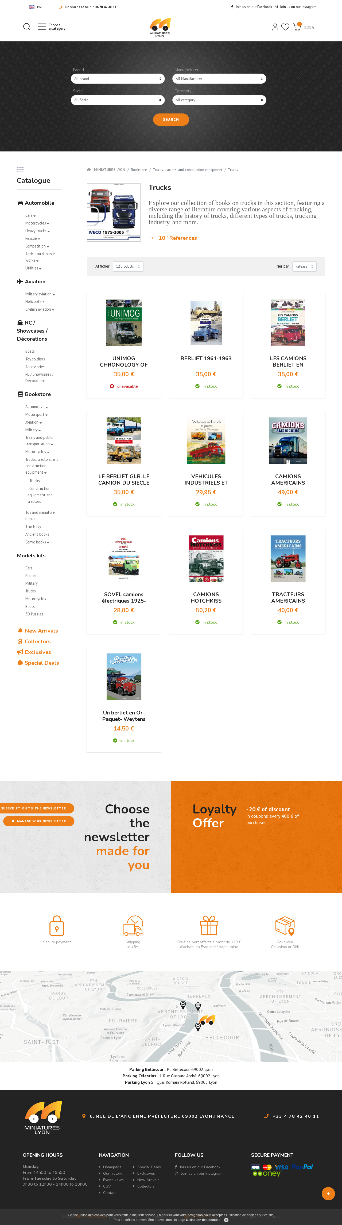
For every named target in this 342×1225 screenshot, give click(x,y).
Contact (109, 1192)
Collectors (37, 641)
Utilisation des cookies (203, 1220)
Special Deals (41, 663)
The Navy (33, 526)
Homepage (112, 1167)
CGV (106, 1186)
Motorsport (35, 414)
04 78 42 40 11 (105, 7)
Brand (78, 70)
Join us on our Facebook (253, 7)
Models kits (31, 555)
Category (183, 91)
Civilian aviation (38, 309)
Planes (30, 575)
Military (31, 429)
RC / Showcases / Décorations (32, 331)
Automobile (39, 203)
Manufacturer (186, 70)
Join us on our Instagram (298, 7)
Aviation (34, 281)
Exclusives (37, 652)
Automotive (35, 406)
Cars (29, 215)
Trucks (34, 480)
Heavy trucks (36, 230)
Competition (36, 246)
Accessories (35, 366)
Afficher (102, 266)
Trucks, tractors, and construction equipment (42, 466)
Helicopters (35, 301)
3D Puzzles (34, 614)
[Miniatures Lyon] (160, 27)
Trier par (282, 266)
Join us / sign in (275, 26)
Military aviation (39, 293)
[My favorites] (285, 26)
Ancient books (37, 534)
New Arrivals (41, 630)
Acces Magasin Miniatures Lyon (171, 1016)
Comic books (36, 542)
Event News (113, 1179)
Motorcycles (36, 223)
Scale (78, 91)
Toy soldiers (35, 359)
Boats (30, 351)
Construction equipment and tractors (40, 495)
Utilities (32, 268)
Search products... (27, 26)
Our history (112, 1173)
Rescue (31, 238)
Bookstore (37, 394)
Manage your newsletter (41, 821)
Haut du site (328, 1193)
